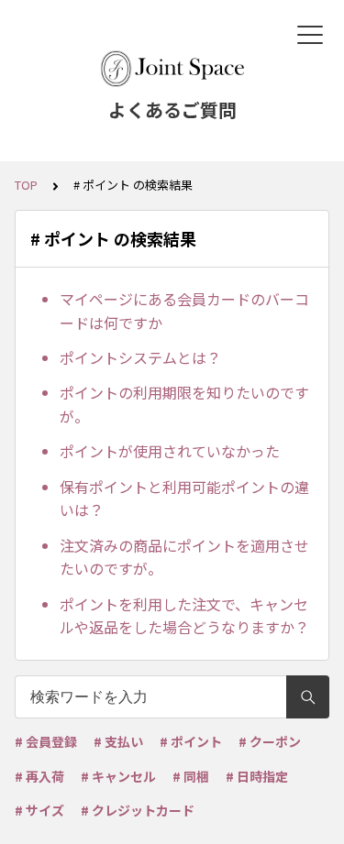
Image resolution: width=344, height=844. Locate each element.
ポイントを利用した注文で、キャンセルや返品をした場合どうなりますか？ (184, 616)
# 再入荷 (39, 776)
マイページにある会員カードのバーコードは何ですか (184, 311)
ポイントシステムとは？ (140, 357)
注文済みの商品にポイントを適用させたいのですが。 (184, 557)
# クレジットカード (137, 810)
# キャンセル (118, 776)
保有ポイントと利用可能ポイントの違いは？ (184, 498)
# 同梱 (190, 776)
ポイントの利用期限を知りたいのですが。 (184, 404)
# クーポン (270, 741)
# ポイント (191, 741)
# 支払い (118, 741)
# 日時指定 (257, 776)
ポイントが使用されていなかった (170, 451)
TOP (26, 184)
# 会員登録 (46, 741)
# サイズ (39, 810)
